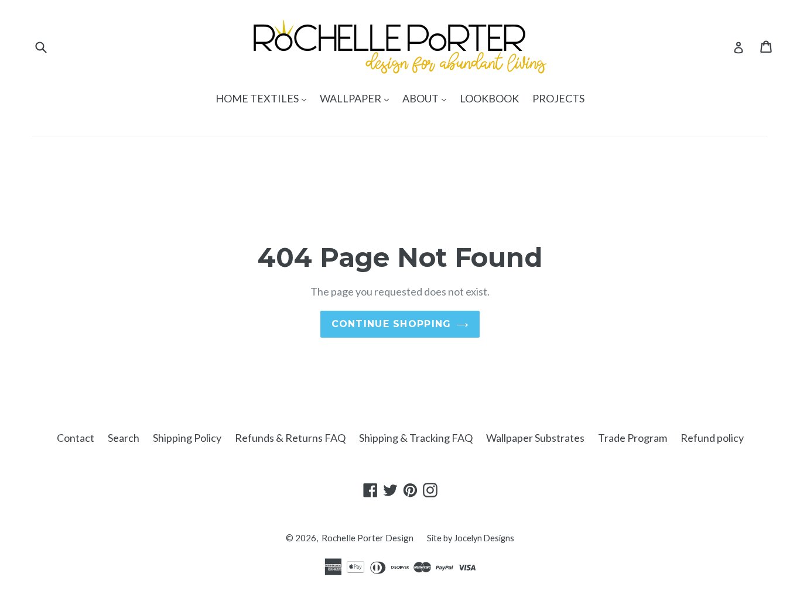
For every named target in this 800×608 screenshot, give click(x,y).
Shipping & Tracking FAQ (416, 437)
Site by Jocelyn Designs (470, 538)
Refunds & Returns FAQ (290, 437)
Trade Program (632, 437)
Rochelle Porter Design (367, 538)
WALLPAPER (357, 98)
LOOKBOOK (489, 98)
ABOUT (427, 98)
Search (123, 437)
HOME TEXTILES (264, 98)
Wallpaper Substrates (535, 437)
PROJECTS (558, 98)
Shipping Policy (187, 437)
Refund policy (712, 437)
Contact (75, 437)
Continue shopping (391, 323)
